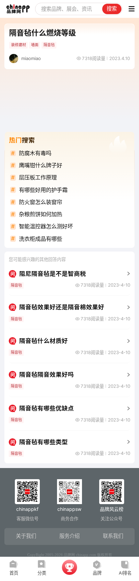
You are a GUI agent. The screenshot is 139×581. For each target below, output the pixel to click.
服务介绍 (69, 536)
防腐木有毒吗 (35, 153)
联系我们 (113, 536)
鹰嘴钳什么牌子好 (40, 165)
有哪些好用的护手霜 (43, 189)
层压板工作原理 (38, 177)
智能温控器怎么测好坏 (46, 226)
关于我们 (26, 536)
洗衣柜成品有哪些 (40, 238)
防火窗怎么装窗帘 (40, 202)
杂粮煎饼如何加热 (40, 214)
